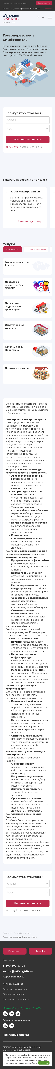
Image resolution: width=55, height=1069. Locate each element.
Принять (44, 1063)
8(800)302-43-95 (14, 965)
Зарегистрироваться (15, 989)
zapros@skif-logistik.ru (18, 971)
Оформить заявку (13, 994)
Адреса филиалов (13, 976)
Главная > (7, 933)
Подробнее (48, 9)
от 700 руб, (12, 147)
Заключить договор (29, 221)
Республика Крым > (24, 933)
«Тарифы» (31, 410)
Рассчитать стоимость (27, 139)
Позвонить (14, 951)
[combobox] (28, 120)
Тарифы (40, 951)
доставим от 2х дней (32, 147)
